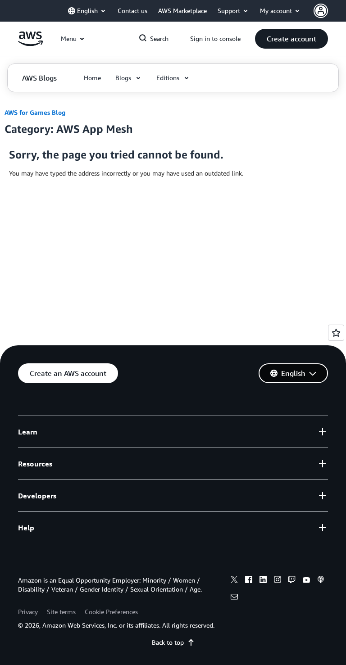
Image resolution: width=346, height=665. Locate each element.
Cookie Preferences (111, 611)
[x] (234, 581)
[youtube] (306, 581)
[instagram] (277, 581)
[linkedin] (263, 581)
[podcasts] (320, 581)
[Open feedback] (336, 333)
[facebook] (248, 581)
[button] (291, 39)
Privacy (28, 611)
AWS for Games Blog (35, 112)
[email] (234, 598)
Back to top (168, 642)
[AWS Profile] (321, 11)
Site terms (61, 611)
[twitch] (292, 581)
